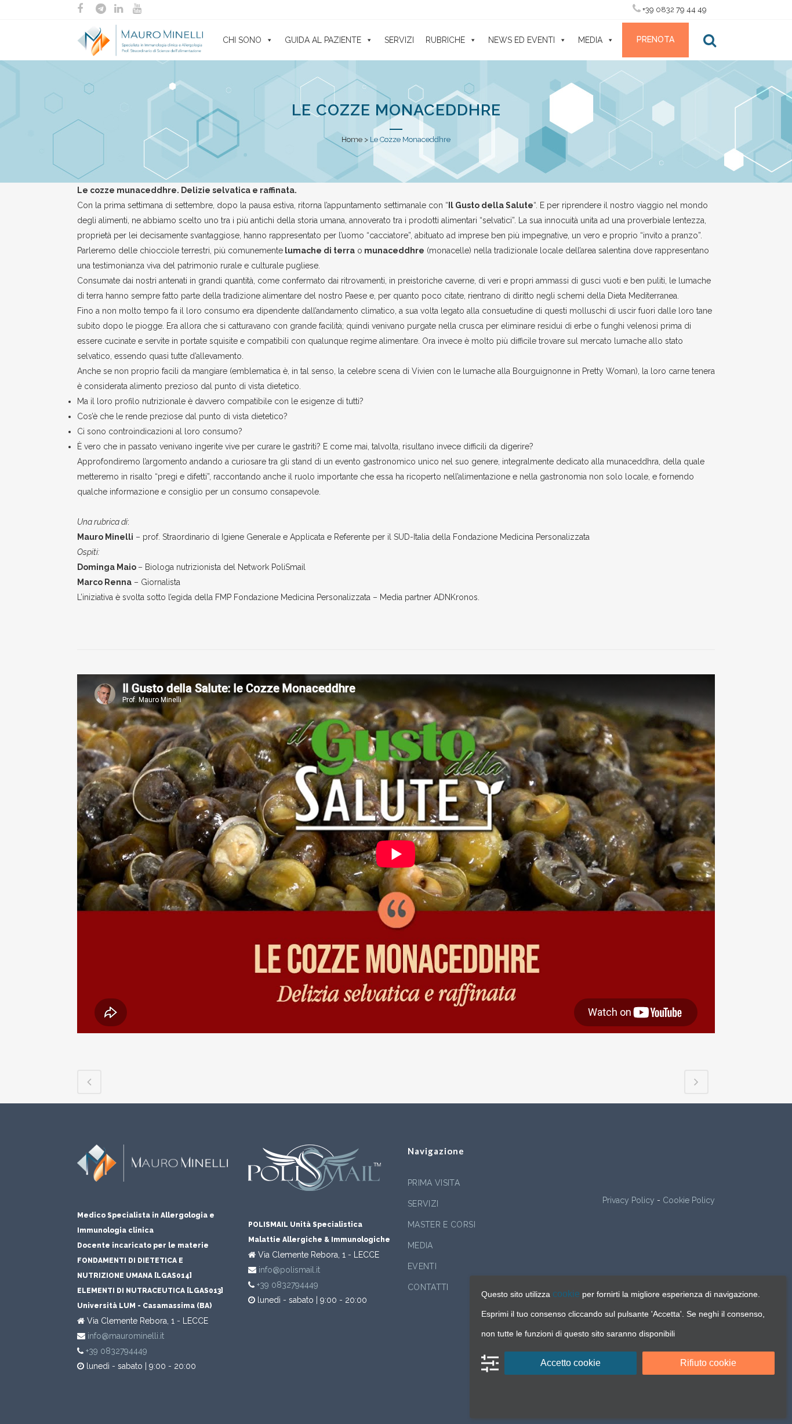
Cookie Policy (689, 1200)
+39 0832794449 (116, 1351)
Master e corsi (441, 1224)
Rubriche (445, 40)
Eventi (422, 1266)
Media (590, 40)
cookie (566, 1294)
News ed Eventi (521, 40)
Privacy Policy (628, 1200)
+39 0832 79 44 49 (674, 9)
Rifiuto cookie (708, 1363)
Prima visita (434, 1182)
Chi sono (242, 40)
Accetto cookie (570, 1363)
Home (351, 139)
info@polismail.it (289, 1269)
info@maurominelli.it (126, 1336)
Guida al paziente (323, 40)
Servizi (399, 40)
